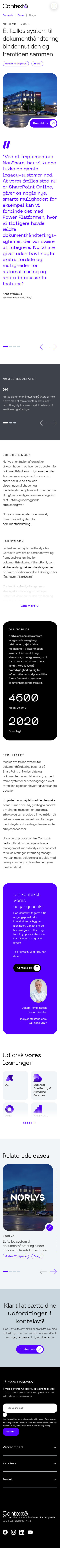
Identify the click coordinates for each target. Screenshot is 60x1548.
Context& (8, 15)
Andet (8, 1479)
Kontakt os (24, 968)
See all (28, 1123)
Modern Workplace (16, 64)
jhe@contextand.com (33, 1019)
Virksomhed (13, 1447)
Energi (37, 64)
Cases (21, 15)
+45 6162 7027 (38, 1023)
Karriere (9, 1463)
